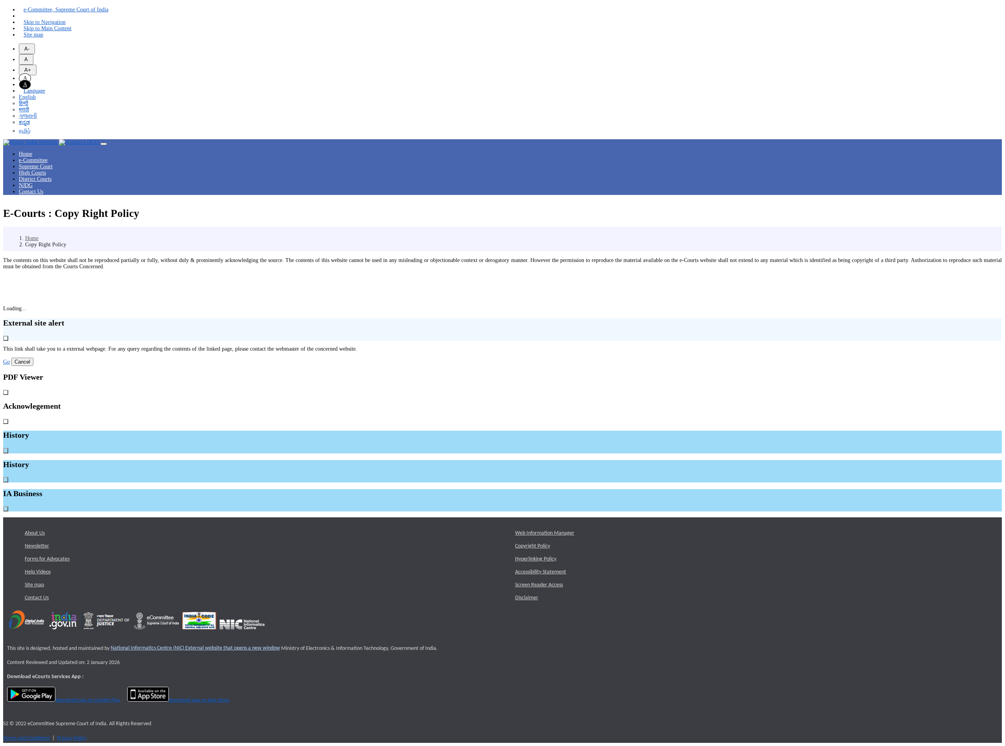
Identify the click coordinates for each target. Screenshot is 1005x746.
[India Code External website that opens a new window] (199, 632)
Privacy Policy (71, 738)
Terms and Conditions (26, 738)
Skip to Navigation (45, 22)
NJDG (26, 185)
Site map (33, 35)
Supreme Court (36, 166)
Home (25, 154)
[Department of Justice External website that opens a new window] (106, 632)
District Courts (35, 179)
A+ (27, 70)
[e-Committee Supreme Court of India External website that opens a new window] (156, 632)
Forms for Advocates (47, 559)
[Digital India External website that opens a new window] (26, 632)
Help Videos (38, 572)
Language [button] (34, 91)
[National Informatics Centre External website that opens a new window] (242, 632)
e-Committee (33, 160)
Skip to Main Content (47, 28)
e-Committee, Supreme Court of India (66, 10)
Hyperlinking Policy (535, 559)
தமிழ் (25, 131)
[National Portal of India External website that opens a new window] (63, 632)
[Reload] (21, 16)
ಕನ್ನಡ (24, 122)
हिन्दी (23, 103)
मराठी (24, 110)
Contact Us (31, 192)
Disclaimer (526, 597)
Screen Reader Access (539, 585)
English (27, 97)
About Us (35, 533)
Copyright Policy (532, 546)
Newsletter (37, 546)
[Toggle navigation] (103, 144)
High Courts (32, 173)
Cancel (22, 362)
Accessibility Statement (540, 572)
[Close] (5, 338)
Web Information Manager (544, 533)
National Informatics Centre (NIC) (195, 648)
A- (26, 49)
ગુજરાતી (28, 116)
